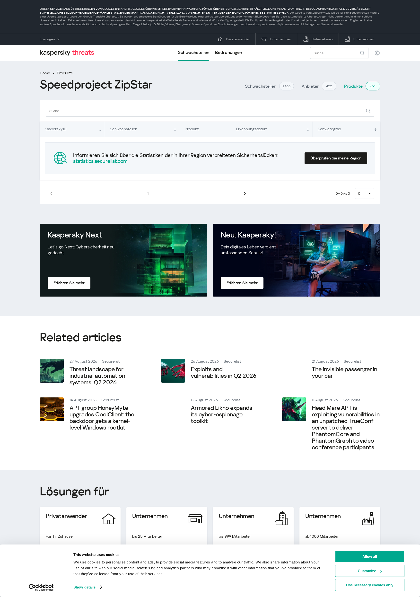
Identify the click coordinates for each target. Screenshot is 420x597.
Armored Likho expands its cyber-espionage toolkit (221, 414)
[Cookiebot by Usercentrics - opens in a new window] (41, 587)
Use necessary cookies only (369, 585)
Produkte (65, 73)
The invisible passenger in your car (344, 372)
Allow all (369, 556)
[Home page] (69, 53)
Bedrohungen (228, 52)
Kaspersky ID (56, 129)
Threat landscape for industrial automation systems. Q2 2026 (97, 376)
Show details (84, 587)
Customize (367, 571)
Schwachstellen (193, 52)
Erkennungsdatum (251, 129)
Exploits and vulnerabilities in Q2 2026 (223, 372)
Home (45, 73)
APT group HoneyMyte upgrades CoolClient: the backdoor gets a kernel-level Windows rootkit (102, 417)
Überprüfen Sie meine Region (335, 158)
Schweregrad (329, 129)
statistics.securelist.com (100, 161)
